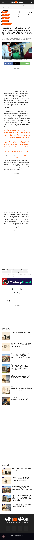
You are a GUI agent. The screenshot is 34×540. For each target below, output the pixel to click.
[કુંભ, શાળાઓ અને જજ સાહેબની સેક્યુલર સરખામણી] (6, 336)
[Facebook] (8, 528)
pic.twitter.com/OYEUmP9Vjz (16, 152)
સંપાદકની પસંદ (6, 24)
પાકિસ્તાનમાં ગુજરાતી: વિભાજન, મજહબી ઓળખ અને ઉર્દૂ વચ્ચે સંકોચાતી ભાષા (20, 377)
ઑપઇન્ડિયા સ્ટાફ (29, 13)
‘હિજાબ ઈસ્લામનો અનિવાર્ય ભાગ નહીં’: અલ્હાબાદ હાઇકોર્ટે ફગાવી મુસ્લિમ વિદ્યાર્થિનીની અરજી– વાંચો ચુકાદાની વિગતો (21, 355)
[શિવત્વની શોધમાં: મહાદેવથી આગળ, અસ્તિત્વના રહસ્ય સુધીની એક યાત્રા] (6, 401)
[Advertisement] (17, 192)
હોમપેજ (3, 5)
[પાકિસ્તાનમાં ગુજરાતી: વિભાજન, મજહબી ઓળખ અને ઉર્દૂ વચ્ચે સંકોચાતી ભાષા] (6, 379)
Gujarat (25, 269)
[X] (20, 528)
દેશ (2, 477)
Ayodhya (9, 269)
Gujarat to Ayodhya (7, 272)
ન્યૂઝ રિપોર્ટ (5, 18)
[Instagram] (14, 528)
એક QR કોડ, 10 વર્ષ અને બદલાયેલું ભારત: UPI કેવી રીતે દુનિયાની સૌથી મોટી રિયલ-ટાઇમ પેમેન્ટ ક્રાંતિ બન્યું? (21, 345)
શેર (18, 126)
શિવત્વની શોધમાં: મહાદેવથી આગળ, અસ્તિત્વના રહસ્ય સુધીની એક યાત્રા (19, 398)
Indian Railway (16, 272)
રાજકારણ (5, 21)
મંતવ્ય (3, 468)
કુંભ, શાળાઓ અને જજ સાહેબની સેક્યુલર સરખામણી (20, 333)
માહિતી (24, 218)
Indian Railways (24, 272)
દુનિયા (3, 504)
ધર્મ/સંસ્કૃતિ (5, 15)
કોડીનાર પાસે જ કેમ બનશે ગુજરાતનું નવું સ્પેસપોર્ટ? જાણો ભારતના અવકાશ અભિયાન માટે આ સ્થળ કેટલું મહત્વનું (21, 388)
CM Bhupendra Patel (17, 269)
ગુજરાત (6, 5)
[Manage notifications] (3, 536)
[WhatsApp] (26, 528)
